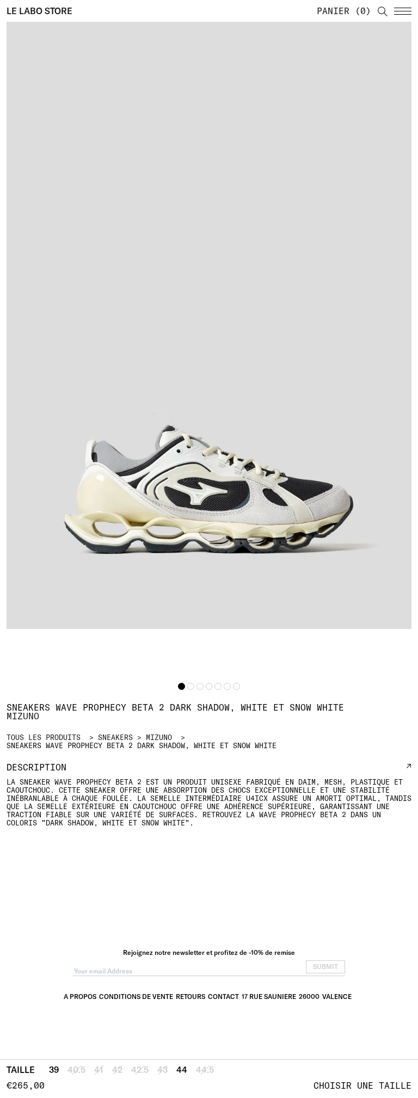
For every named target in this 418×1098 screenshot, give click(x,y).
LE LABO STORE (39, 11)
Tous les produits (44, 737)
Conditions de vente (136, 996)
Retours (190, 996)
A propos (80, 996)
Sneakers (115, 737)
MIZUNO (159, 737)
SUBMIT (325, 967)
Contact (223, 996)
